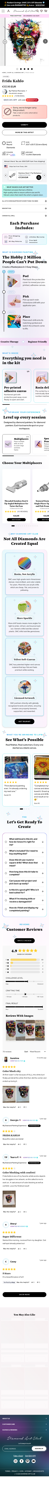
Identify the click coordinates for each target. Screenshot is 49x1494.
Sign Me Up (39, 1449)
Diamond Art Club (28, 1474)
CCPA (21, 1471)
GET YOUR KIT (24, 721)
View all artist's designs (15, 93)
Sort (26, 1051)
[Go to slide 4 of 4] (28, 808)
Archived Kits (38, 1471)
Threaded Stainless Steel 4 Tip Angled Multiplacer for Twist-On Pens (16, 503)
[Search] (37, 11)
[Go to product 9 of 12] (30, 525)
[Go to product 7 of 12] (26, 525)
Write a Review (26, 941)
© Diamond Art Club (16, 508)
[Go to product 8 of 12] (28, 525)
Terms (7, 1471)
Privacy (15, 1471)
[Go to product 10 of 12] (32, 525)
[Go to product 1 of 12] (13, 525)
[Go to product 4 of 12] (20, 525)
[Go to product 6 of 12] (24, 525)
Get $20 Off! (30, 1456)
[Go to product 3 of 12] (18, 525)
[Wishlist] (41, 11)
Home (4, 72)
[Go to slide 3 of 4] (26, 808)
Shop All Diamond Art (15, 72)
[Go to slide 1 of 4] (21, 808)
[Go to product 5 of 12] (22, 525)
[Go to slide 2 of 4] (24, 808)
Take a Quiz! (18, 1456)
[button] (45, 41)
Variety (24, 125)
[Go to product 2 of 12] (16, 525)
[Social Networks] (16, 1461)
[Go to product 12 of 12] (37, 525)
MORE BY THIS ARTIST (24, 132)
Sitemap (28, 1471)
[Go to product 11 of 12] (35, 525)
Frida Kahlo (29, 72)
